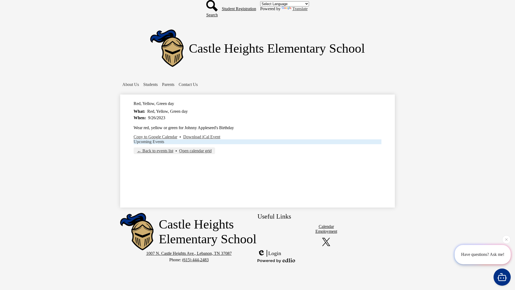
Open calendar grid (195, 150)
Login (274, 253)
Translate (300, 8)
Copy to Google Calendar (155, 137)
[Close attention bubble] (506, 239)
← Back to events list (155, 150)
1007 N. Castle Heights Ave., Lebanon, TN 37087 (189, 253)
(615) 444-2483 (195, 260)
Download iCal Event (201, 137)
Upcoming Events (149, 141)
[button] (130, 84)
